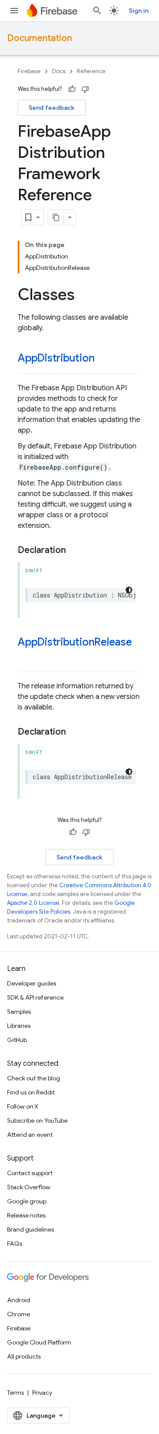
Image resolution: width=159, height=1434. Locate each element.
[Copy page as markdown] (56, 217)
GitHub (17, 1040)
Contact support (30, 1173)
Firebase (29, 71)
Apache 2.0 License (33, 903)
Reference (91, 71)
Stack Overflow (28, 1187)
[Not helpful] (85, 89)
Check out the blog (33, 1078)
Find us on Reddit (31, 1092)
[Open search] (97, 10)
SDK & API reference (35, 997)
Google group (26, 1201)
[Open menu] (14, 10)
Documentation (39, 38)
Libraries (18, 1026)
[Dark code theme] (129, 590)
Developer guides (31, 983)
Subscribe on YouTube (37, 1120)
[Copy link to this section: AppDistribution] (103, 359)
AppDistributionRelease (75, 642)
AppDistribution (56, 358)
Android (18, 1300)
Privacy (42, 1392)
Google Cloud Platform (39, 1342)
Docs (58, 71)
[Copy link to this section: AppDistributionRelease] (26, 657)
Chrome (18, 1314)
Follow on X (22, 1106)
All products (24, 1356)
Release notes (26, 1215)
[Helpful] (72, 89)
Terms (15, 1392)
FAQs (14, 1243)
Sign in (138, 11)
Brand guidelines (30, 1229)
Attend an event (30, 1135)
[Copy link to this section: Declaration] (74, 550)
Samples (19, 1012)
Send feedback (52, 108)
